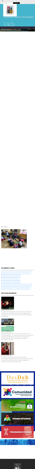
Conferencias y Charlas (7, 275)
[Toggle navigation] (2, 1)
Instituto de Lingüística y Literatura (9, 285)
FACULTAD (17, 275)
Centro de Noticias (26, 272)
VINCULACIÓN (26, 288)
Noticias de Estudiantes (7, 288)
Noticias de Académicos (25, 285)
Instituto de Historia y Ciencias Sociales (10, 282)
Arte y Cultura (16, 272)
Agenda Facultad (6, 272)
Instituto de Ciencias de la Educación (10, 279)
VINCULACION (18, 288)
